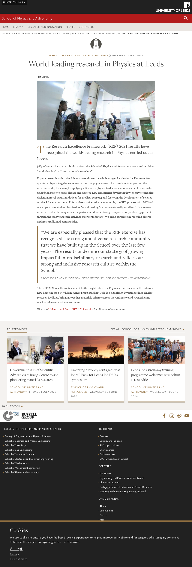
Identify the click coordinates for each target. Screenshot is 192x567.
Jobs (102, 519)
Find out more (18, 559)
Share (45, 77)
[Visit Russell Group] (30, 416)
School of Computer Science (19, 454)
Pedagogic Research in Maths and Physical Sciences (126, 487)
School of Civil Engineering (18, 450)
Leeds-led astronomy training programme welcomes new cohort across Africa (155, 374)
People (70, 27)
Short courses (107, 450)
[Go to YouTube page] (186, 416)
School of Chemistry (15, 445)
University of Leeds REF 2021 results (70, 309)
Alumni (103, 506)
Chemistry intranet (109, 482)
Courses (104, 436)
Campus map (106, 510)
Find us (103, 515)
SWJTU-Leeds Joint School (114, 459)
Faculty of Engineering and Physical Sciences (31, 33)
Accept (16, 548)
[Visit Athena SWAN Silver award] (12, 416)
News (66, 33)
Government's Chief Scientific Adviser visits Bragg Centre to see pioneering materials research (34, 374)
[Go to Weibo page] (179, 416)
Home (5, 27)
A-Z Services (106, 473)
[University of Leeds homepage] (173, 7)
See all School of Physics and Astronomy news (146, 329)
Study (17, 27)
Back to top (11, 406)
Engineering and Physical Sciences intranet (122, 478)
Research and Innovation (45, 27)
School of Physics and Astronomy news (78, 55)
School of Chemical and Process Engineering (27, 441)
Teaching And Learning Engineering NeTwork (123, 491)
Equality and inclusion (111, 441)
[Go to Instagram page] (172, 416)
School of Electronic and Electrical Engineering (29, 459)
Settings (14, 554)
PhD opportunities (109, 445)
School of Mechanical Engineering (22, 468)
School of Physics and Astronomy (27, 18)
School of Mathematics (16, 463)
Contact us (86, 27)
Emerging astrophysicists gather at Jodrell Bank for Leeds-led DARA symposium (95, 374)
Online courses (107, 454)
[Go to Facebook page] (164, 416)
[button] (186, 18)
